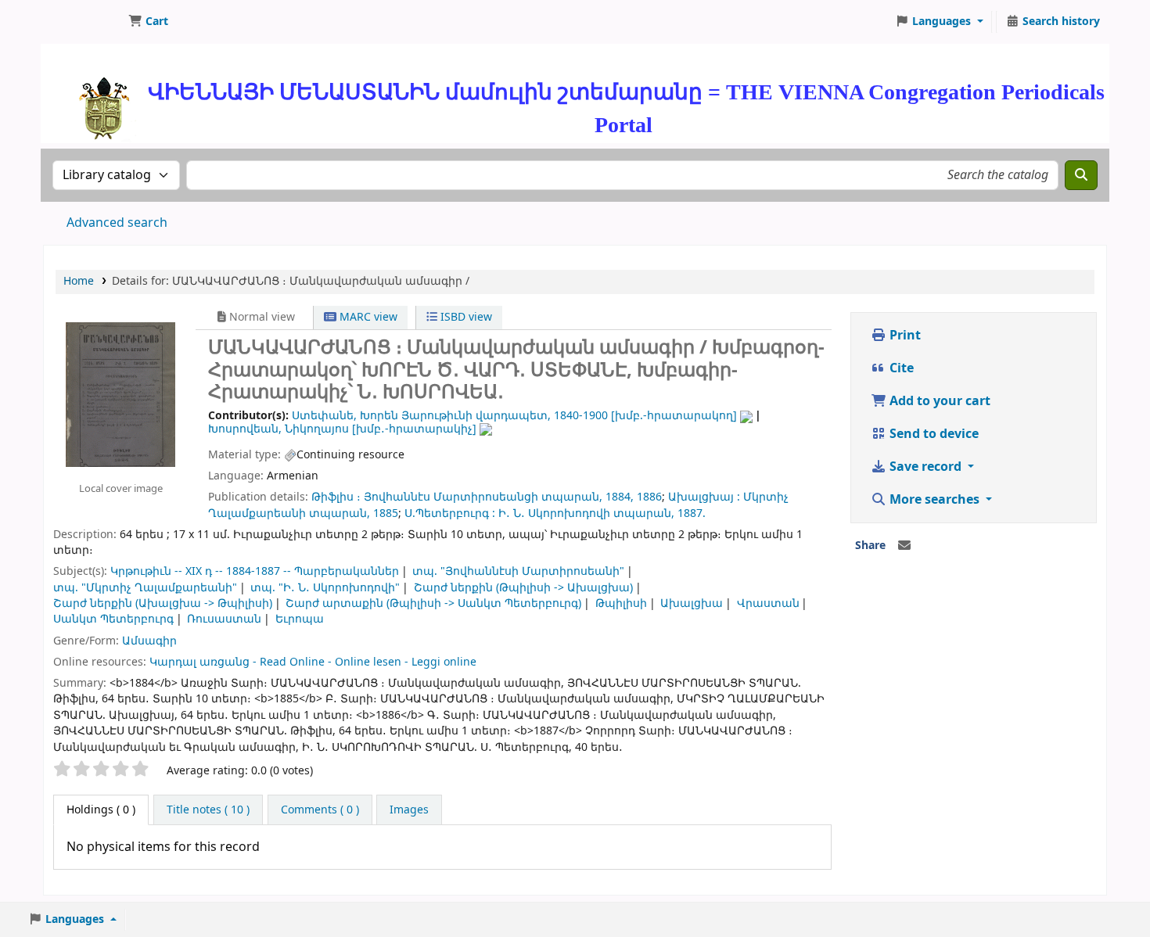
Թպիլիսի (621, 603)
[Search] (1081, 175)
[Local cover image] (120, 394)
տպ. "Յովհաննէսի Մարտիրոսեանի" (518, 571)
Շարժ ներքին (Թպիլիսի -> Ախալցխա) (523, 588)
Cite (900, 368)
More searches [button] (934, 499)
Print (903, 335)
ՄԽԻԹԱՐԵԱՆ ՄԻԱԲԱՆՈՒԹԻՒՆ (83, 22)
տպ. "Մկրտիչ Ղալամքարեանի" (145, 588)
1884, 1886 (634, 497)
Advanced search (116, 223)
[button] (148, 22)
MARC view (366, 317)
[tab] (208, 810)
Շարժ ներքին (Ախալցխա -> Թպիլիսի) (162, 603)
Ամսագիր (149, 641)
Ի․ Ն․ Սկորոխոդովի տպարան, (586, 513)
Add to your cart (938, 401)
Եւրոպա (299, 619)
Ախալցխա (691, 603)
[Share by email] (904, 546)
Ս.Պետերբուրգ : (449, 513)
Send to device (932, 434)
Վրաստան (768, 603)
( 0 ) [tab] (100, 810)
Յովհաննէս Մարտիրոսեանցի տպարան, (483, 497)
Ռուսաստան (224, 619)
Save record (925, 467)
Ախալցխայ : (704, 497)
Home (78, 281)
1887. (691, 513)
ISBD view (464, 317)
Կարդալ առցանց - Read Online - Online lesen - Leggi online (312, 662)
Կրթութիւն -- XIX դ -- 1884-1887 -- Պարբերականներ (254, 571)
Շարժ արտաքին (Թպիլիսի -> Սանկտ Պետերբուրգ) (433, 603)
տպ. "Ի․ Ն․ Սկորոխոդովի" (325, 588)
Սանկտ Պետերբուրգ (113, 619)
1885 (385, 513)
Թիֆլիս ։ (336, 497)
